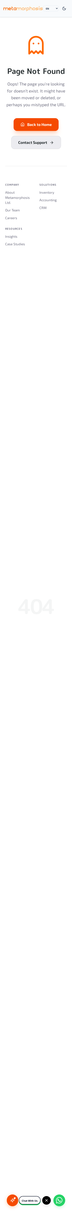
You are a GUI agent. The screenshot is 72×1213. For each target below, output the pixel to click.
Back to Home (39, 124)
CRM (43, 208)
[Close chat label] (46, 1200)
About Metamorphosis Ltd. (17, 197)
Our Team (12, 210)
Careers (11, 218)
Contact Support (32, 142)
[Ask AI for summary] (12, 1200)
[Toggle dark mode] (64, 8)
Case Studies (15, 244)
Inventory (46, 192)
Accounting (48, 200)
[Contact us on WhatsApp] (59, 1200)
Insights (11, 236)
